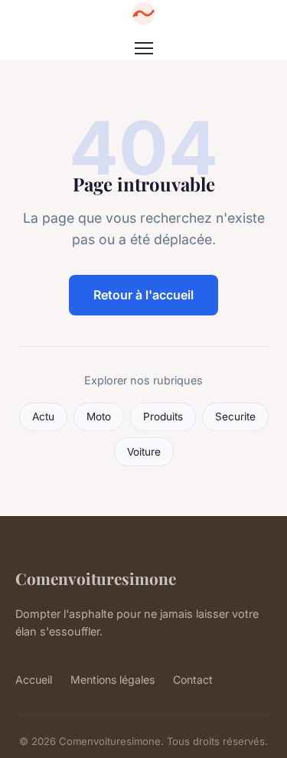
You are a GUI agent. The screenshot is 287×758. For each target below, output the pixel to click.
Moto (98, 416)
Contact (193, 679)
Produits (163, 416)
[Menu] (144, 48)
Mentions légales (112, 679)
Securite (235, 416)
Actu (43, 416)
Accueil (33, 679)
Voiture (144, 452)
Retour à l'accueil (143, 294)
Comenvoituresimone (95, 578)
